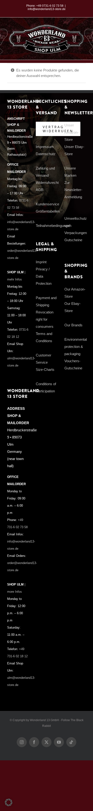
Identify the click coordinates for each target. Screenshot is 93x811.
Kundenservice (47, 204)
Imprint (41, 262)
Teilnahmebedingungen (53, 226)
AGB (39, 190)
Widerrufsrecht (47, 183)
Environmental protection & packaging (75, 346)
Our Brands (73, 325)
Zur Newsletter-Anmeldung (73, 190)
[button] (8, 802)
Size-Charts (45, 369)
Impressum (45, 147)
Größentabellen (48, 211)
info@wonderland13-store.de (47, 9)
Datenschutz (46, 154)
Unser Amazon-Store (71, 132)
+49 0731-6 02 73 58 (49, 5)
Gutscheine (73, 240)
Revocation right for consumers (44, 319)
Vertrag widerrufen (58, 129)
